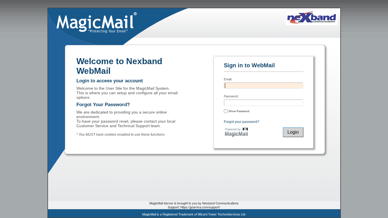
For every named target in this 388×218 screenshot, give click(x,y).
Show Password (238, 111)
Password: (231, 96)
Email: (228, 79)
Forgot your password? (241, 122)
